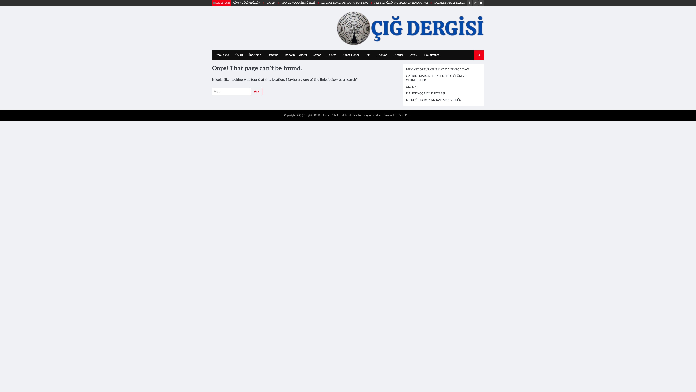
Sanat (317, 55)
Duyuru (398, 55)
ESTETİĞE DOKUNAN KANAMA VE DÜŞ (332, 2)
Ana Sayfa (222, 55)
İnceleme (255, 55)
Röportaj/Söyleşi (296, 55)
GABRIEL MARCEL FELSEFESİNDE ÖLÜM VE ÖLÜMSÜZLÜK (456, 2)
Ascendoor (375, 115)
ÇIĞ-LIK (258, 2)
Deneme (273, 55)
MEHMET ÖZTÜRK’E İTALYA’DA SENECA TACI (388, 2)
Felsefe (331, 55)
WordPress (404, 115)
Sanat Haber (351, 55)
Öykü (239, 55)
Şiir (368, 55)
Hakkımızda (432, 55)
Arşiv (413, 55)
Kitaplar (382, 55)
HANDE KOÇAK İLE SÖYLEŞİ (286, 2)
